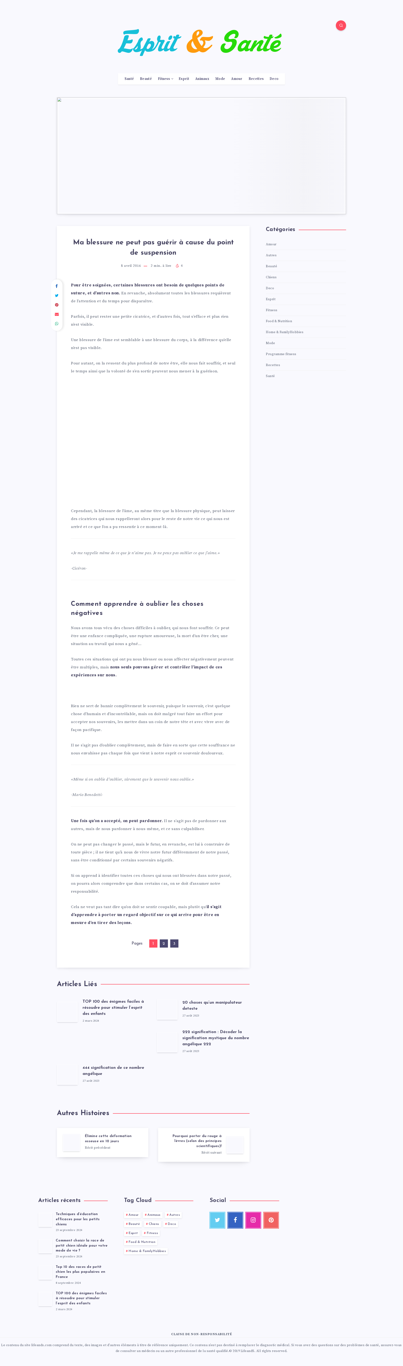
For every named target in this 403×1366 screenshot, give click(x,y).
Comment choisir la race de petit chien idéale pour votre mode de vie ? (82, 1246)
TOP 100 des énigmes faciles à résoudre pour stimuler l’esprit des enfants (113, 1008)
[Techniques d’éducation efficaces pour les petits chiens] (45, 1219)
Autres (271, 255)
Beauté (146, 79)
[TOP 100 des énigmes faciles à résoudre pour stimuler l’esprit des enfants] (45, 1298)
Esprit (184, 79)
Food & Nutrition (279, 321)
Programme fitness (281, 354)
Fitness (164, 79)
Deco (274, 79)
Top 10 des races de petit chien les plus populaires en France (80, 1272)
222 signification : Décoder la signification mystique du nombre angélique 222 (215, 1038)
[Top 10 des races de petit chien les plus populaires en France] (45, 1272)
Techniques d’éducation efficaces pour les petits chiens (78, 1219)
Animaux (202, 79)
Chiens (271, 277)
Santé (129, 79)
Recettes (256, 79)
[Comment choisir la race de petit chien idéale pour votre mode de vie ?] (45, 1245)
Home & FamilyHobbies (284, 332)
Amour (237, 79)
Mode (220, 79)
